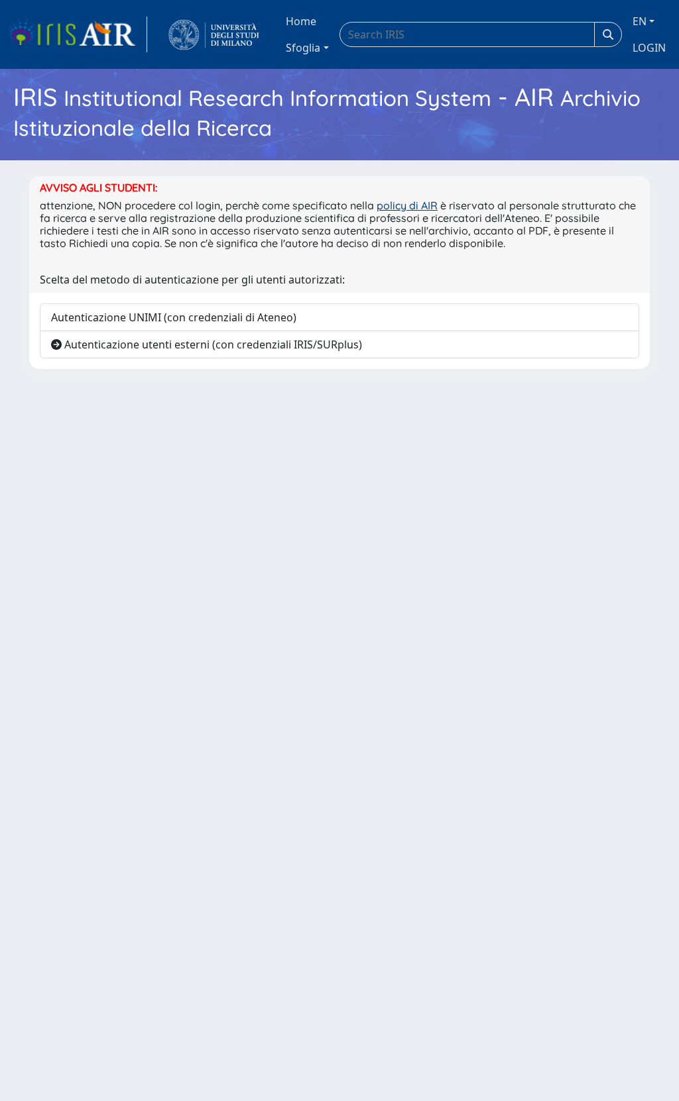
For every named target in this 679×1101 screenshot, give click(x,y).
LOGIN (649, 47)
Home (301, 21)
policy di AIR (407, 205)
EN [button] (640, 21)
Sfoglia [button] (303, 47)
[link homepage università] (214, 34)
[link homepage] (77, 34)
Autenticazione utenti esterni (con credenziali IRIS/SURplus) (212, 344)
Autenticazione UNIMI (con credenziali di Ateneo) (173, 317)
